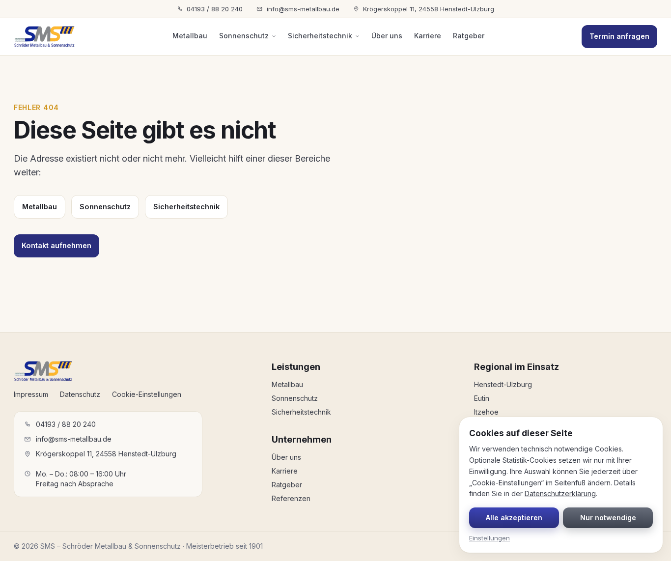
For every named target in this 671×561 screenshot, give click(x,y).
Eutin (481, 398)
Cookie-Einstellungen (146, 394)
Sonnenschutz (244, 35)
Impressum (31, 394)
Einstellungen (489, 538)
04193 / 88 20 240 (215, 9)
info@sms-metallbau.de (303, 9)
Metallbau (189, 35)
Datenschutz (80, 394)
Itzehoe (486, 412)
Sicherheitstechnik (320, 35)
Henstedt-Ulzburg (503, 384)
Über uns (386, 35)
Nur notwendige (608, 517)
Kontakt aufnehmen (56, 245)
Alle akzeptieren (514, 517)
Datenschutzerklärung (560, 493)
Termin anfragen (619, 36)
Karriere (427, 35)
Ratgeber (468, 35)
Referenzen (291, 498)
